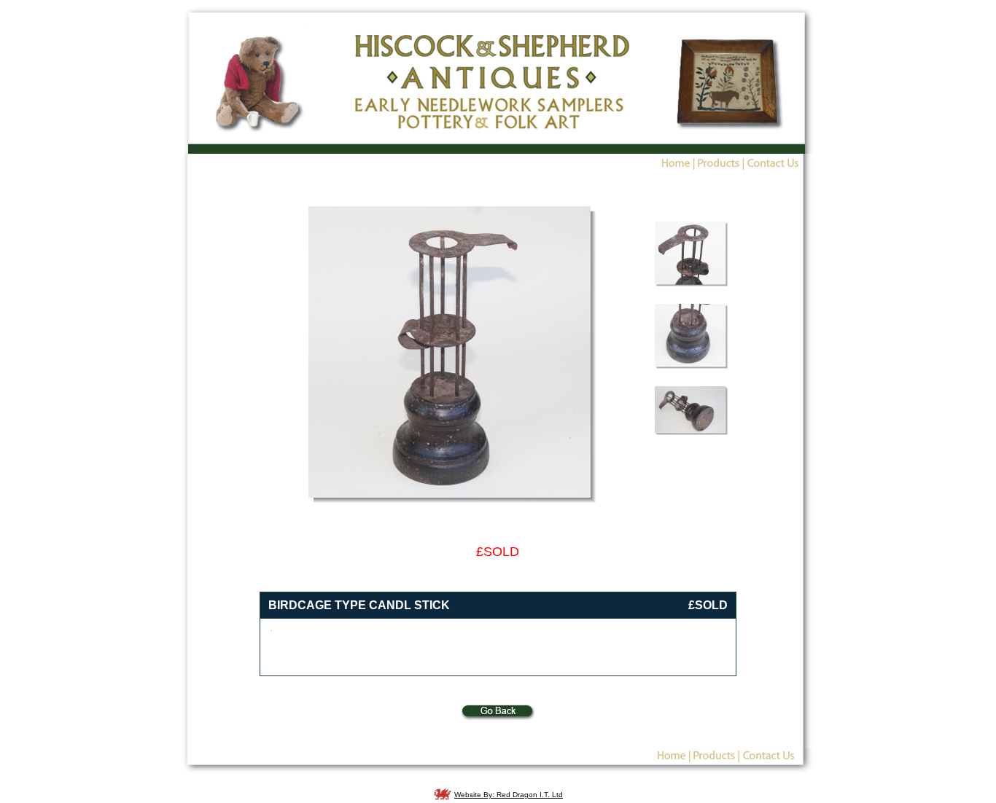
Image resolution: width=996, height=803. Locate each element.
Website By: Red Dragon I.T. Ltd (508, 795)
